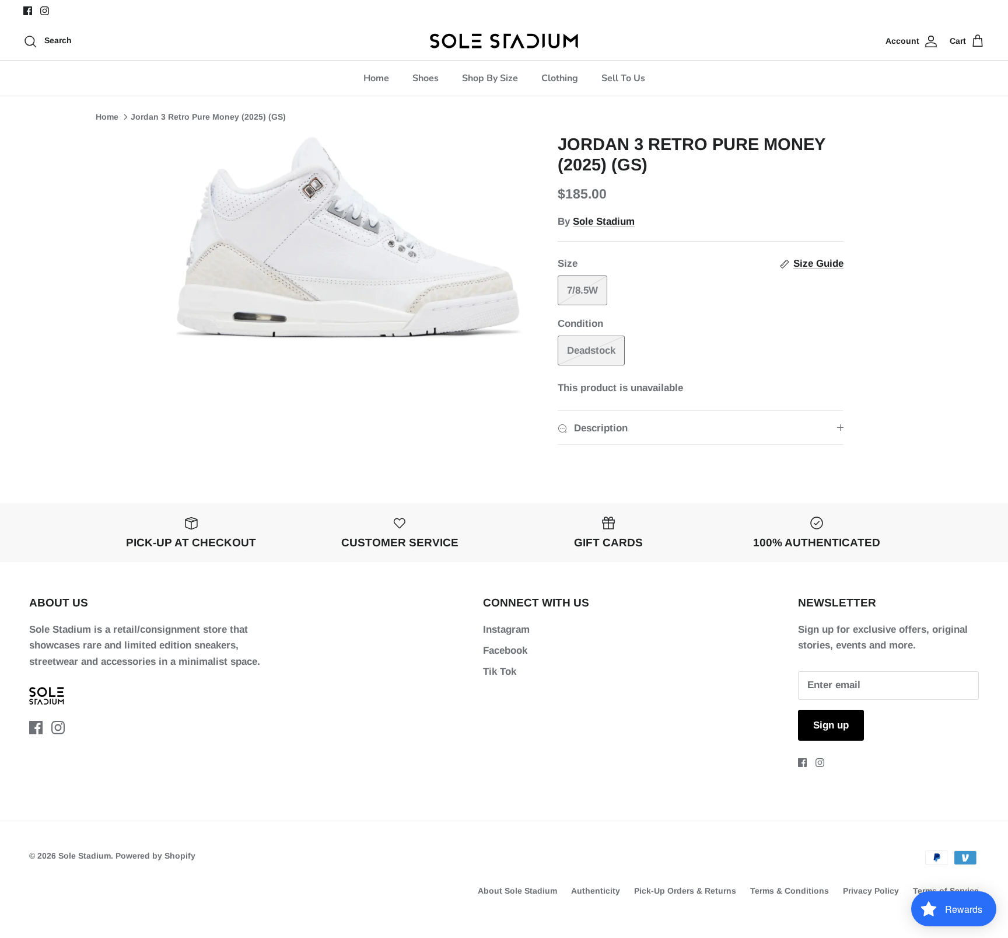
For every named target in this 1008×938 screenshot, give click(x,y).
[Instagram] (44, 10)
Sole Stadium (604, 221)
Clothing (559, 78)
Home (376, 78)
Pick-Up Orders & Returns (685, 890)
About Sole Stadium (517, 890)
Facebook (505, 650)
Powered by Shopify (155, 855)
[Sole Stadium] (504, 40)
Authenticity (595, 890)
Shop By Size (490, 78)
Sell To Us (623, 78)
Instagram (506, 629)
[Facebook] (27, 10)
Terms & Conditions (789, 890)
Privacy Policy (871, 890)
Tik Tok (499, 671)
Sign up (831, 725)
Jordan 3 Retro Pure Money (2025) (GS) (208, 116)
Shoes (425, 78)
